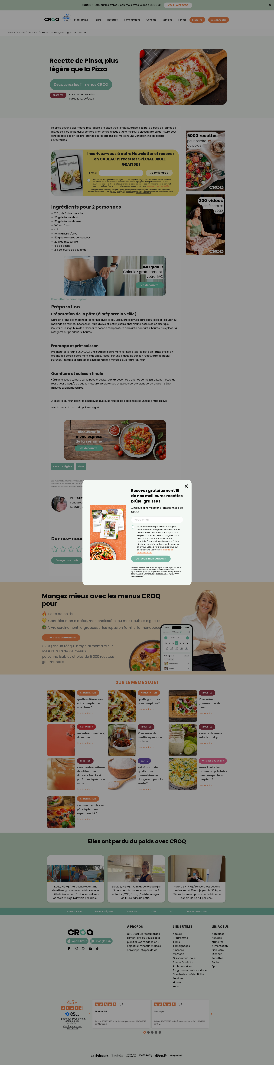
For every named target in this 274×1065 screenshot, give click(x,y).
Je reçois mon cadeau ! (151, 558)
